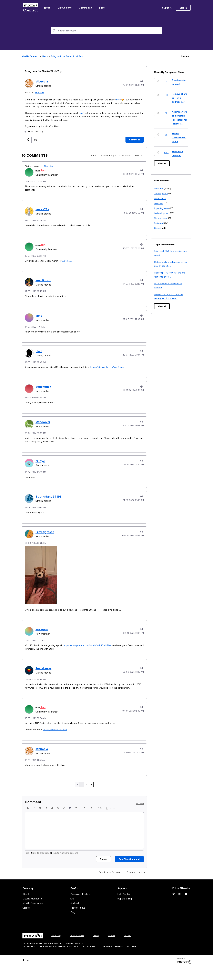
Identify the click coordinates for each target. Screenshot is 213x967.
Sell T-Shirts (67, 261)
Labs (102, 7)
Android (74, 903)
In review (158, 203)
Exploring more (161, 208)
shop (37, 131)
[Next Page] (91, 784)
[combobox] (106, 30)
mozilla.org (56, 936)
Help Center (123, 894)
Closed (157, 228)
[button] (28, 140)
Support (167, 7)
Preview (140, 804)
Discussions (65, 7)
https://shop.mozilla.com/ (55, 729)
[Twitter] (173, 894)
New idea (39, 92)
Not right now (161, 218)
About (25, 894)
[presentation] (28, 808)
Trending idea (161, 193)
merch (30, 131)
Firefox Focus (77, 907)
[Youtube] (185, 894)
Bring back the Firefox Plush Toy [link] (67, 56)
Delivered (159, 223)
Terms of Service (77, 936)
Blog (72, 912)
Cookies (111, 936)
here (118, 99)
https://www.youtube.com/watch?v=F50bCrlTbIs (87, 645)
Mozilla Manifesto (32, 898)
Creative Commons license (124, 946)
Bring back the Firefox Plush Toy (43, 71)
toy (41, 131)
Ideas (47, 7)
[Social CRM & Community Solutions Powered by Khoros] (184, 961)
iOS (72, 898)
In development (161, 213)
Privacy (96, 936)
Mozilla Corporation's (36, 943)
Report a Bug (124, 898)
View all (162, 163)
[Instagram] (179, 894)
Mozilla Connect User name (179, 137)
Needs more (160, 198)
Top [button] (27, 960)
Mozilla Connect (30, 7)
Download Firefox (80, 894)
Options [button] (185, 56)
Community (85, 7)
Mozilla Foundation (32, 903)
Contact (127, 936)
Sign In (183, 8)
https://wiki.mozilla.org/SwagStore (107, 367)
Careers (26, 907)
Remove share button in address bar (179, 98)
